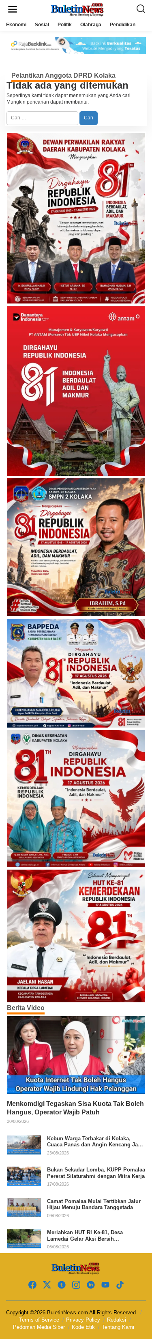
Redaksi (116, 1320)
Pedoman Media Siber (39, 1327)
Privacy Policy (83, 1320)
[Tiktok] (120, 1285)
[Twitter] (47, 1285)
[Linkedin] (91, 1285)
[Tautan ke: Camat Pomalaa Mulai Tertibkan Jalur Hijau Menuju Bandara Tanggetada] (24, 1207)
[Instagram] (76, 1285)
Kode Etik (83, 1327)
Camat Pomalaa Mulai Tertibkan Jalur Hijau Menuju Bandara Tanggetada (94, 1204)
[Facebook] (32, 1285)
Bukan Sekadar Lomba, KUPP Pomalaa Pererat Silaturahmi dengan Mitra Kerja (96, 1173)
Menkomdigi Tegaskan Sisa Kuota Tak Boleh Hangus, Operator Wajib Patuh (75, 1108)
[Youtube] (105, 1285)
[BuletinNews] (78, 9)
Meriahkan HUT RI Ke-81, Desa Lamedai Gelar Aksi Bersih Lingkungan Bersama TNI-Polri (85, 1235)
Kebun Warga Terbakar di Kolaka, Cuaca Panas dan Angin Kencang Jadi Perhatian (95, 1141)
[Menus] (12, 9)
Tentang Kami (118, 1327)
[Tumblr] (61, 1285)
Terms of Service (39, 1320)
